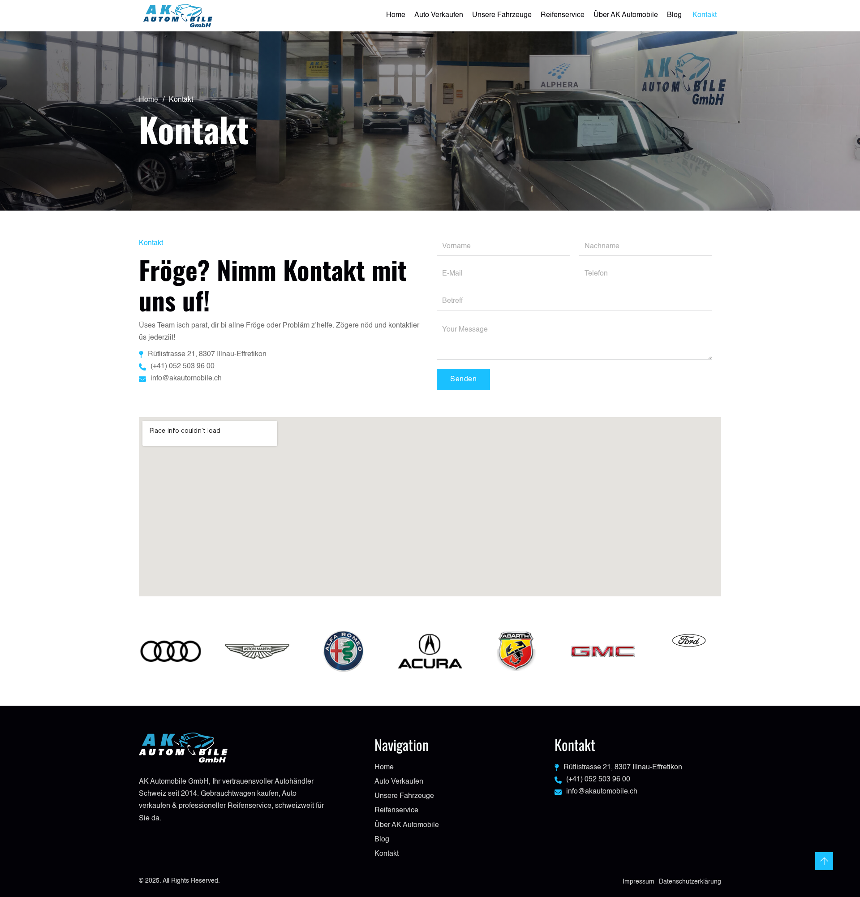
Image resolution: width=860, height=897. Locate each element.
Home (395, 15)
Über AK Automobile (625, 15)
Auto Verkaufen (438, 15)
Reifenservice (563, 15)
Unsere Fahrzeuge (502, 15)
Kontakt (704, 15)
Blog (675, 15)
